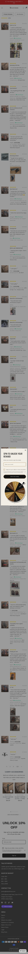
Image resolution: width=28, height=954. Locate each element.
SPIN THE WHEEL (14, 476)
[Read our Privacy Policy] (25, 472)
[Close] (25, 450)
